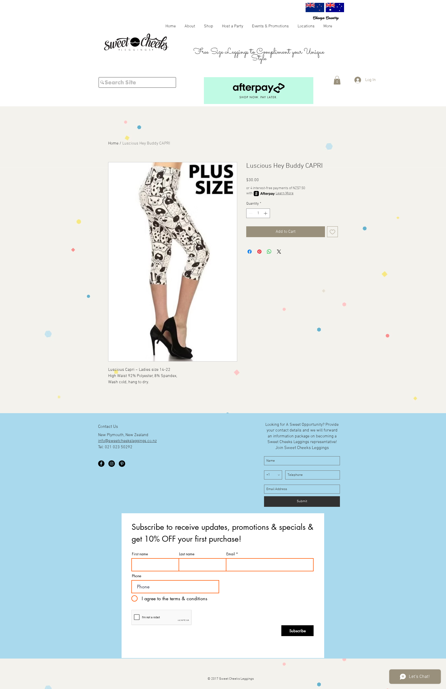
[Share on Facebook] (249, 252)
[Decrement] (250, 213)
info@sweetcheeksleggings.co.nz (127, 441)
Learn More (284, 193)
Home (113, 143)
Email (230, 554)
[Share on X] (279, 252)
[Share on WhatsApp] (269, 252)
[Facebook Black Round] (101, 463)
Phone (136, 576)
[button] (209, 25)
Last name (186, 554)
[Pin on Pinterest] (259, 252)
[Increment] (266, 213)
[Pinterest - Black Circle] (122, 463)
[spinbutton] (258, 213)
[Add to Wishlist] (332, 231)
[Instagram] (111, 463)
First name (140, 554)
